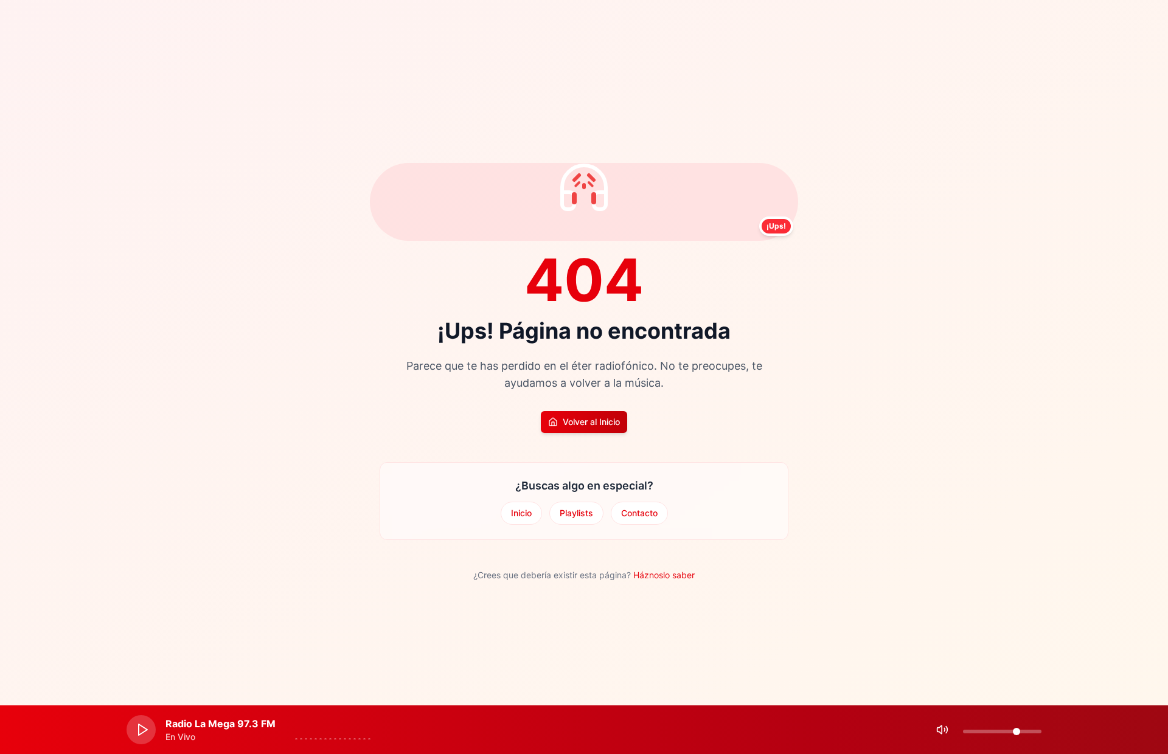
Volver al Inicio (591, 422)
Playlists (576, 513)
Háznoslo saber (664, 575)
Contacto (639, 513)
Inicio (521, 513)
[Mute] (942, 730)
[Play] (141, 729)
